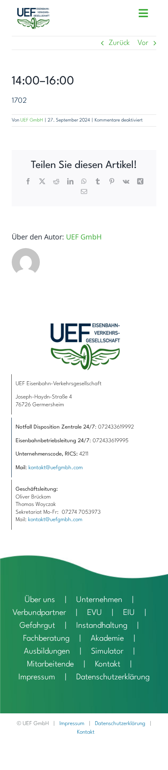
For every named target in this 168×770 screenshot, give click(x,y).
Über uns (40, 600)
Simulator (107, 652)
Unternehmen (99, 600)
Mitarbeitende (50, 664)
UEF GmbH (31, 120)
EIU (129, 613)
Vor (143, 42)
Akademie (107, 639)
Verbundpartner (39, 613)
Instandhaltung (101, 626)
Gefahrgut (37, 626)
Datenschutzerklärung (113, 677)
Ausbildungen (47, 652)
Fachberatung (46, 639)
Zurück (119, 42)
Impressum (36, 677)
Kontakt (107, 664)
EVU (94, 613)
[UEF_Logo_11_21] (33, 11)
